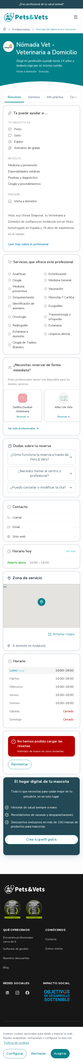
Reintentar (19, 764)
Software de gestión (15, 949)
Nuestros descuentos (16, 958)
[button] (41, 602)
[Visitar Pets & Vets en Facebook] (27, 992)
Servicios (34, 97)
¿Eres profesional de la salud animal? (41, 4)
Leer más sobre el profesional (28, 244)
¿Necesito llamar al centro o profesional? (39, 473)
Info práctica (55, 97)
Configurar (14, 1053)
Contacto (51, 939)
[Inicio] (4, 28)
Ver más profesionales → (23, 428)
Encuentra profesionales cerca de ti (18, 940)
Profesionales (21, 29)
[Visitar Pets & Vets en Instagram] (17, 992)
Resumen (14, 97)
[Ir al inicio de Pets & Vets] (24, 889)
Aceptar (60, 1053)
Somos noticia (54, 949)
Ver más (71, 551)
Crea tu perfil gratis (41, 839)
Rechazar (38, 1053)
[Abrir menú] (75, 17)
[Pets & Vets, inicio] (26, 17)
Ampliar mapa (63, 634)
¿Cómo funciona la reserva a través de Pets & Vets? (40, 457)
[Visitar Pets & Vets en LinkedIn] (7, 992)
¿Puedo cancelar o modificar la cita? (38, 487)
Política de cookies (16, 1043)
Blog (6, 967)
